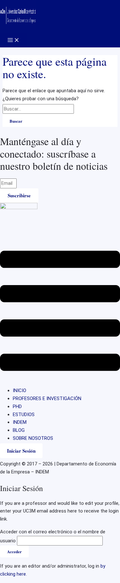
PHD (17, 406)
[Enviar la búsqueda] (82, 109)
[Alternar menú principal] (13, 40)
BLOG (19, 430)
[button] (60, 312)
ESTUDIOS (24, 414)
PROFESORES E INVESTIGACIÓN (47, 398)
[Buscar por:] (46, 109)
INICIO (19, 390)
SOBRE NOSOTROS (33, 438)
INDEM (20, 422)
